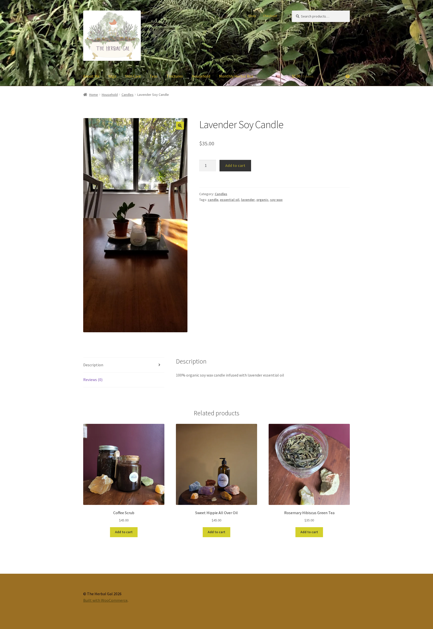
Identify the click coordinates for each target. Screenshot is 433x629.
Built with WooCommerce (105, 600)
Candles (128, 94)
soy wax (276, 199)
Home (93, 94)
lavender (248, 199)
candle (213, 199)
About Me (91, 76)
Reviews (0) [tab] (92, 379)
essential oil (229, 199)
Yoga (112, 76)
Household (201, 76)
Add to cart (235, 165)
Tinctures (174, 76)
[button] (180, 126)
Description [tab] (93, 364)
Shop (252, 16)
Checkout (270, 16)
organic (262, 199)
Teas (154, 76)
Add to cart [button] (124, 532)
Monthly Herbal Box (236, 76)
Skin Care (133, 76)
